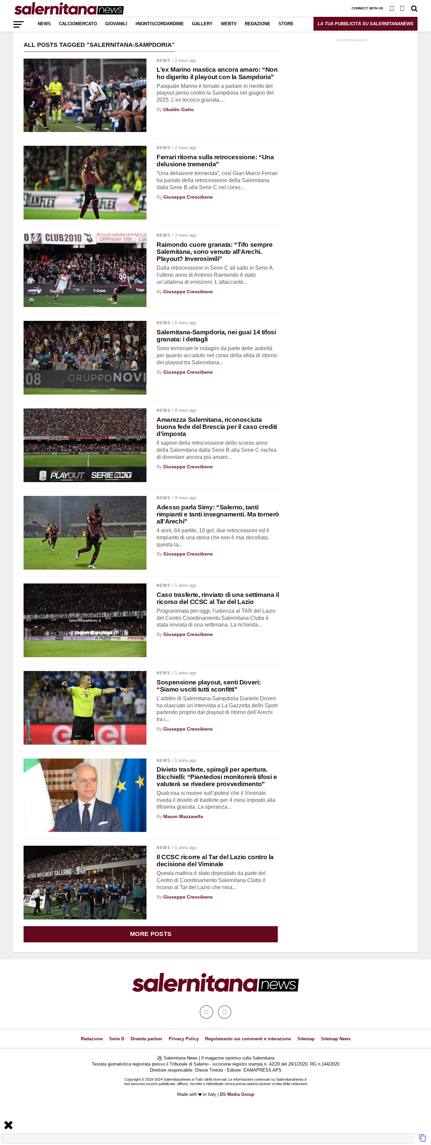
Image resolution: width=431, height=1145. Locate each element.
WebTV (229, 23)
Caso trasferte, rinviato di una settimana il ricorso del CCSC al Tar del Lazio (218, 598)
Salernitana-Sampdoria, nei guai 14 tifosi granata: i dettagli (216, 336)
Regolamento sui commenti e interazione (248, 1038)
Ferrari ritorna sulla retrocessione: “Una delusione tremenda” (215, 161)
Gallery (202, 23)
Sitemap (305, 1038)
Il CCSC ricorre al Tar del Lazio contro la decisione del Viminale (215, 860)
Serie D (116, 1038)
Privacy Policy (184, 1038)
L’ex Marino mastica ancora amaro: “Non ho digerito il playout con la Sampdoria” (217, 73)
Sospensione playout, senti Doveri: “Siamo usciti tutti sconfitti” (209, 686)
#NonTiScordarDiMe (159, 23)
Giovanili (116, 23)
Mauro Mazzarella (183, 816)
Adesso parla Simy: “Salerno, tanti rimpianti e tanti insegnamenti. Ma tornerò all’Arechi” (218, 514)
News (44, 23)
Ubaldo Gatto (178, 109)
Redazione (257, 23)
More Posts (151, 934)
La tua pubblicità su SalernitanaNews (365, 23)
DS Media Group (237, 1094)
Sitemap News (336, 1038)
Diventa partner (146, 1038)
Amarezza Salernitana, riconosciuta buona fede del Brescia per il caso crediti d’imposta (217, 426)
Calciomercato (78, 23)
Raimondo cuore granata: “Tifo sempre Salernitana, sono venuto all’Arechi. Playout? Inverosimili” (214, 251)
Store (286, 23)
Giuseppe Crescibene (188, 197)
